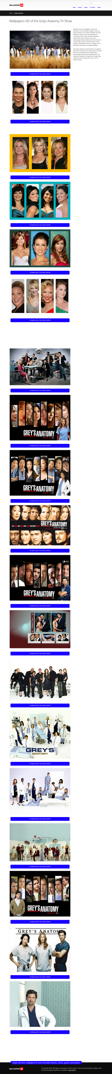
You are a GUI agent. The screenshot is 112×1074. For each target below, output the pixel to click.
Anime (99, 7)
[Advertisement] (40, 128)
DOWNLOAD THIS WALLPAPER (40, 74)
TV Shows (92, 7)
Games (86, 7)
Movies (80, 7)
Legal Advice (72, 1070)
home (74, 7)
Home (10, 13)
